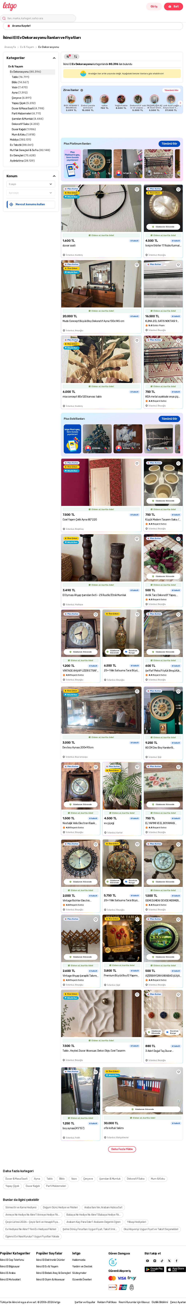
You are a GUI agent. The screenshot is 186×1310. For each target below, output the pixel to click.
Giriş (154, 6)
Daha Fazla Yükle (122, 1149)
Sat (176, 6)
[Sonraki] (180, 103)
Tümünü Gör (171, 90)
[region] (122, 103)
